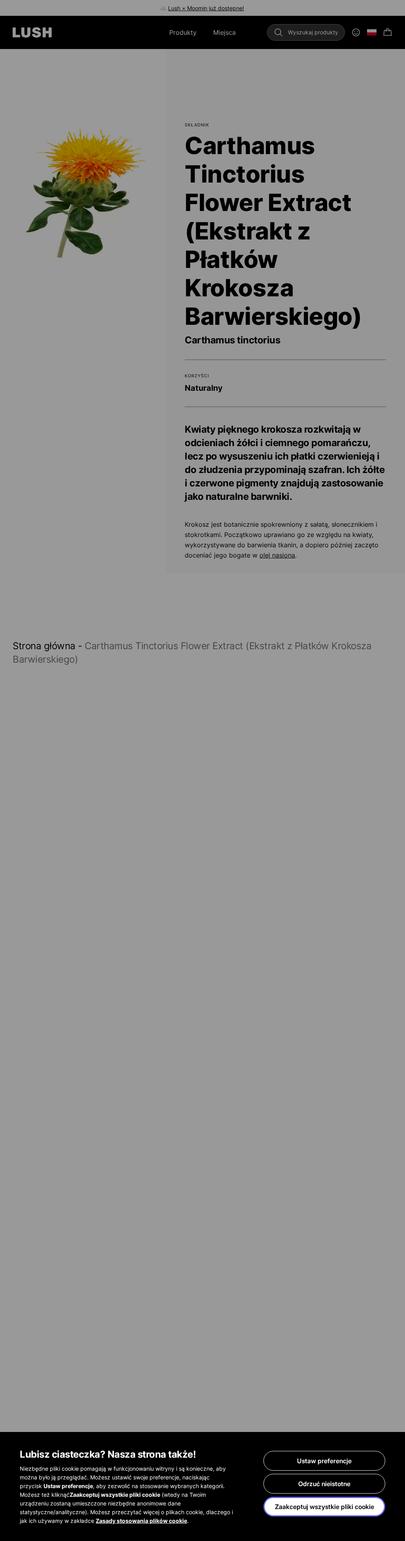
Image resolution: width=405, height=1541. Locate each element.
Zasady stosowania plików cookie (141, 1520)
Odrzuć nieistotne (324, 1484)
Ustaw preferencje (324, 1461)
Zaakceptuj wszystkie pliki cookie (324, 1507)
